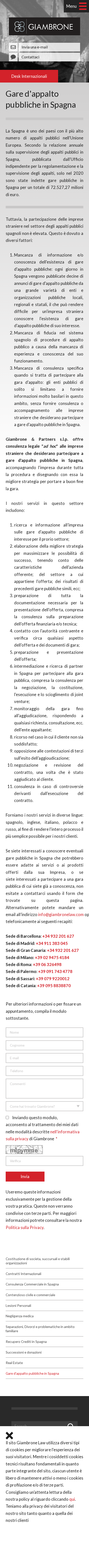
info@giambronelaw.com (61, 914)
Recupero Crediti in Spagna (26, 1341)
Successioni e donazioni (24, 1352)
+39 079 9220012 (52, 978)
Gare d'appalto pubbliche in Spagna (32, 1373)
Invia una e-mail (35, 47)
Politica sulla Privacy (25, 1227)
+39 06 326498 (47, 964)
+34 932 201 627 (58, 936)
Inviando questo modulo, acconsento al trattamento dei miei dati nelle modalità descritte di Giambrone (43, 1128)
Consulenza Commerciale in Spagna (32, 1284)
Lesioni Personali (18, 1305)
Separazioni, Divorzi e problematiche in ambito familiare (40, 1328)
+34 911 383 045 (52, 943)
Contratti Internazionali (23, 1274)
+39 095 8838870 (54, 985)
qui (72, 1499)
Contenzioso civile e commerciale (30, 1295)
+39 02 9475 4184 (52, 957)
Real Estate (14, 1363)
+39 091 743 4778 (55, 971)
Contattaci (30, 57)
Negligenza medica (20, 1316)
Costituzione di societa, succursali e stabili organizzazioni (38, 1261)
